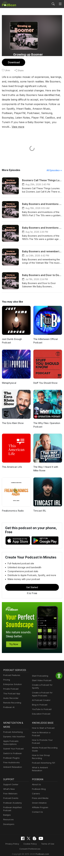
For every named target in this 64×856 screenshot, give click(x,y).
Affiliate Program (40, 807)
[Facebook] (22, 838)
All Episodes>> (54, 170)
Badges (7, 815)
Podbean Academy (12, 803)
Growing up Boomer (28, 54)
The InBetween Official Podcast (45, 341)
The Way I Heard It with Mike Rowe (45, 468)
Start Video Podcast (41, 680)
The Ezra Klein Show (13, 423)
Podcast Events (10, 798)
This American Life (12, 466)
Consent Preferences (29, 849)
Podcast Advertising (13, 732)
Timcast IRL (39, 510)
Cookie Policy (30, 843)
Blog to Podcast (39, 704)
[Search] (53, 4)
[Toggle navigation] (60, 4)
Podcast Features (11, 675)
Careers (36, 793)
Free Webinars (10, 793)
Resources (8, 819)
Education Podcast (41, 713)
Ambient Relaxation (12, 767)
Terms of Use (47, 843)
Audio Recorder (10, 698)
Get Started (32, 587)
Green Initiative (39, 803)
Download (14, 62)
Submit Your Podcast (13, 748)
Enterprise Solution (12, 684)
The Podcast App (11, 693)
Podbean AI (8, 707)
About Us (36, 784)
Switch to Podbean (12, 753)
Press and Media (40, 798)
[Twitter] (28, 838)
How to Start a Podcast (43, 728)
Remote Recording (12, 702)
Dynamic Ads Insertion (14, 736)
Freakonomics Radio (13, 510)
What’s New (9, 789)
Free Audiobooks (11, 762)
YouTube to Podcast (42, 709)
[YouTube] (41, 838)
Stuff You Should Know (45, 382)
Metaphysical (9, 382)
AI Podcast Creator (41, 700)
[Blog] (34, 838)
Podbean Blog (39, 789)
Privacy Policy (12, 843)
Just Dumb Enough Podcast (12, 341)
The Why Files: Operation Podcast (46, 425)
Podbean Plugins (11, 758)
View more (18, 126)
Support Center (10, 784)
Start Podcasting (40, 676)
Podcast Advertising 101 (43, 762)
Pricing (6, 679)
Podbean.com (42, 854)
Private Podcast (10, 689)
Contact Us (37, 812)
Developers (8, 824)
